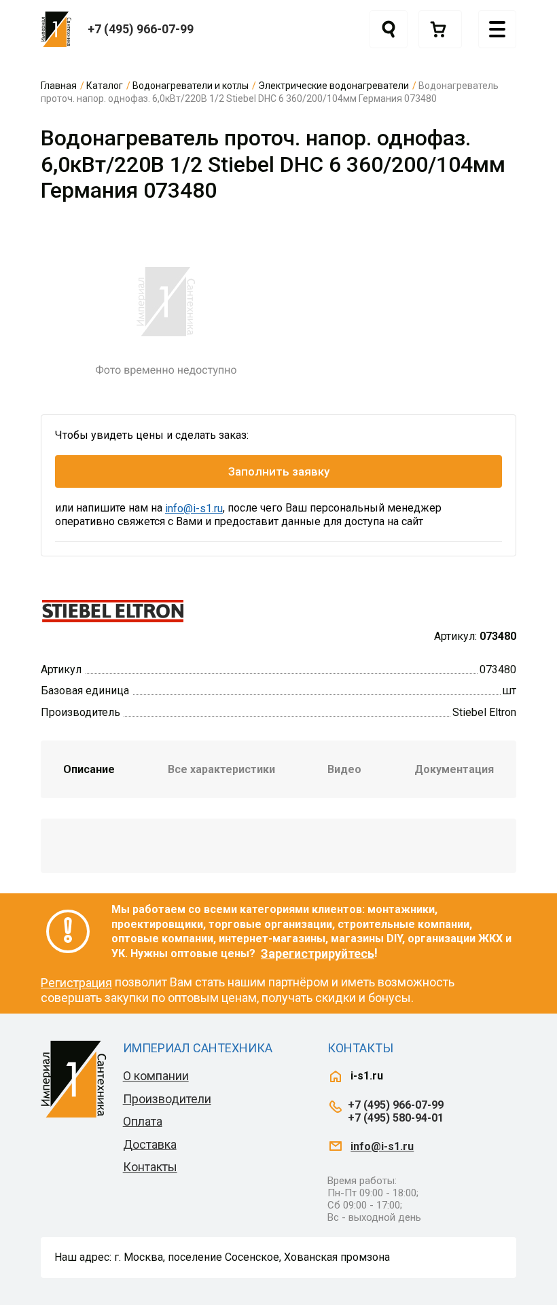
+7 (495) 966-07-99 (141, 29)
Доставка (150, 1144)
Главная (59, 85)
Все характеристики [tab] (221, 769)
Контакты (150, 1167)
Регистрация (76, 983)
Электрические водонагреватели (333, 85)
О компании (156, 1076)
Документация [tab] (454, 769)
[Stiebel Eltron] (113, 609)
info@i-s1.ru (194, 508)
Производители (167, 1099)
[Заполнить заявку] (440, 29)
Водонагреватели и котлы (190, 85)
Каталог (104, 85)
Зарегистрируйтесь (317, 953)
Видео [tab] (344, 769)
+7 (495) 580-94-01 (396, 1117)
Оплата (142, 1121)
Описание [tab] (89, 769)
